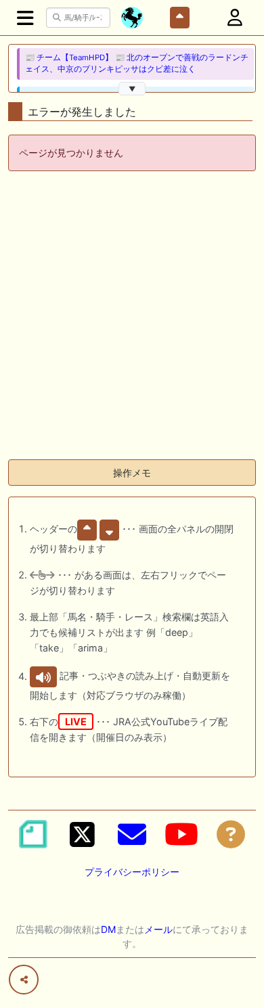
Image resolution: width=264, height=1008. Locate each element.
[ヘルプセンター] (231, 834)
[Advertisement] (132, 317)
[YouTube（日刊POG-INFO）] (181, 834)
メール (158, 929)
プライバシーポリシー (132, 871)
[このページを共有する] (24, 979)
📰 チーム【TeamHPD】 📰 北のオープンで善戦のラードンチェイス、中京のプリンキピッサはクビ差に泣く (136, 63)
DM (108, 929)
